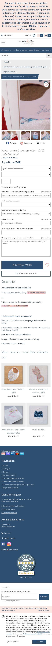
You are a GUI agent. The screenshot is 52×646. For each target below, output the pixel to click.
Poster (43, 143)
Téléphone (7, 533)
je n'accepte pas (13, 642)
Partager (13, 143)
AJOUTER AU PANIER (22, 265)
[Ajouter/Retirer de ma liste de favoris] (47, 265)
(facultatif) (26, 229)
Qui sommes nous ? (9, 475)
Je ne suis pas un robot (13, 601)
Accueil (6, 62)
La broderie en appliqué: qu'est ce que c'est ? (18, 485)
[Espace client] (34, 35)
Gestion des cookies (8, 509)
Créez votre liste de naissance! (13, 481)
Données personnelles (9, 513)
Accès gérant (44, 610)
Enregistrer (28, 143)
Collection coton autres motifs (14, 306)
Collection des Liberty (36, 292)
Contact (28, 35)
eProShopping (10, 610)
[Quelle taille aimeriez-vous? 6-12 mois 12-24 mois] (26, 168)
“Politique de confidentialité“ (32, 634)
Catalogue (6, 469)
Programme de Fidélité (10, 488)
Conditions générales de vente (13, 478)
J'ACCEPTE (39, 642)
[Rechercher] (49, 55)
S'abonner (43, 597)
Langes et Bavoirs (9, 72)
